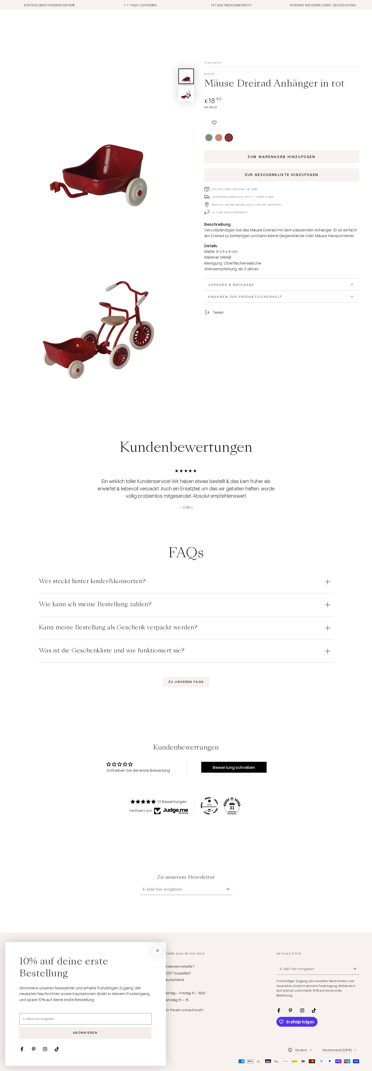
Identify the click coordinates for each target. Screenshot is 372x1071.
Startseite (212, 62)
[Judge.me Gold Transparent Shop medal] (209, 806)
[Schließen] (157, 950)
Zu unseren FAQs (186, 682)
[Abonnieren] (229, 889)
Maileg (209, 74)
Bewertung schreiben (234, 767)
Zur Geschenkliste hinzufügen (282, 174)
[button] (214, 120)
